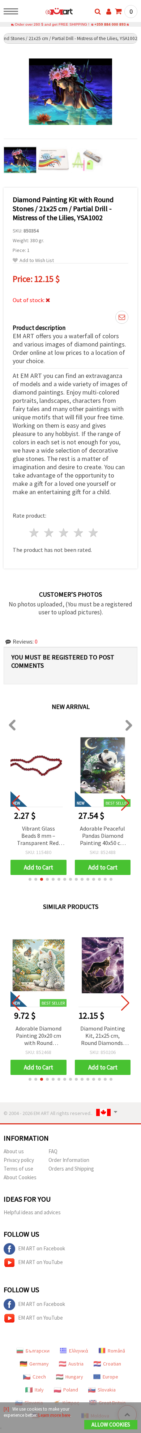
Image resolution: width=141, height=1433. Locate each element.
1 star (34, 532)
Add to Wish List (37, 260)
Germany (39, 1363)
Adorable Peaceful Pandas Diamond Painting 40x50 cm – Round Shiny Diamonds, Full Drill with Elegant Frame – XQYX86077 (103, 836)
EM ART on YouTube (40, 1262)
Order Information (68, 1160)
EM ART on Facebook (41, 1248)
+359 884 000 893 (110, 24)
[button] (30, 879)
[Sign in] (108, 11)
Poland (70, 1389)
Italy (39, 1389)
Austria (76, 1363)
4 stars (78, 532)
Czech (39, 1376)
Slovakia (107, 1389)
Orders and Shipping (71, 1168)
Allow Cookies (110, 1424)
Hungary (74, 1376)
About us (14, 1151)
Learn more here (54, 1415)
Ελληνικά (78, 1350)
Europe (110, 1376)
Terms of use (18, 1168)
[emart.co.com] (47, 13)
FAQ (52, 1151)
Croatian (112, 1363)
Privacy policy (19, 1160)
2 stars (49, 532)
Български (38, 1350)
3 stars (64, 532)
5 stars (93, 532)
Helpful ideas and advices (32, 1212)
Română (116, 1350)
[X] (6, 1409)
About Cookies (20, 1177)
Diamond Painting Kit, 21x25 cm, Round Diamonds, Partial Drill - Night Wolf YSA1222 (103, 1036)
